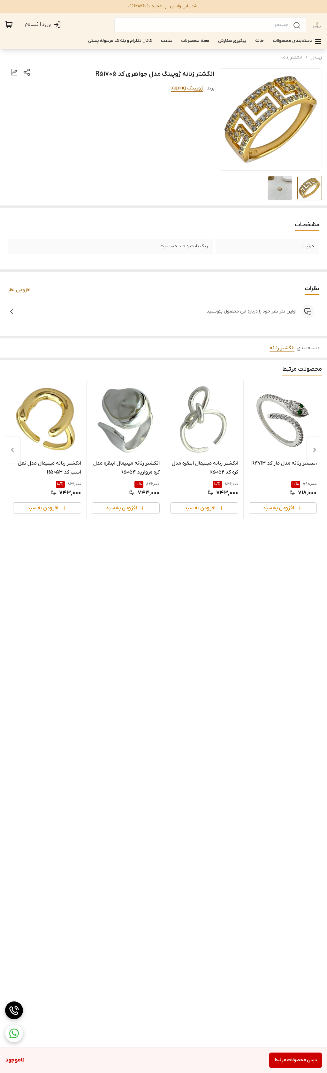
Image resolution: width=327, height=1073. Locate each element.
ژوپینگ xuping (187, 88)
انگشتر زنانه (292, 57)
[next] (12, 450)
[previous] (314, 450)
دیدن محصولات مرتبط (295, 1060)
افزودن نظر (19, 290)
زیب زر (316, 57)
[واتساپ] (14, 1033)
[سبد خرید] (9, 24)
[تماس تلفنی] (14, 1010)
